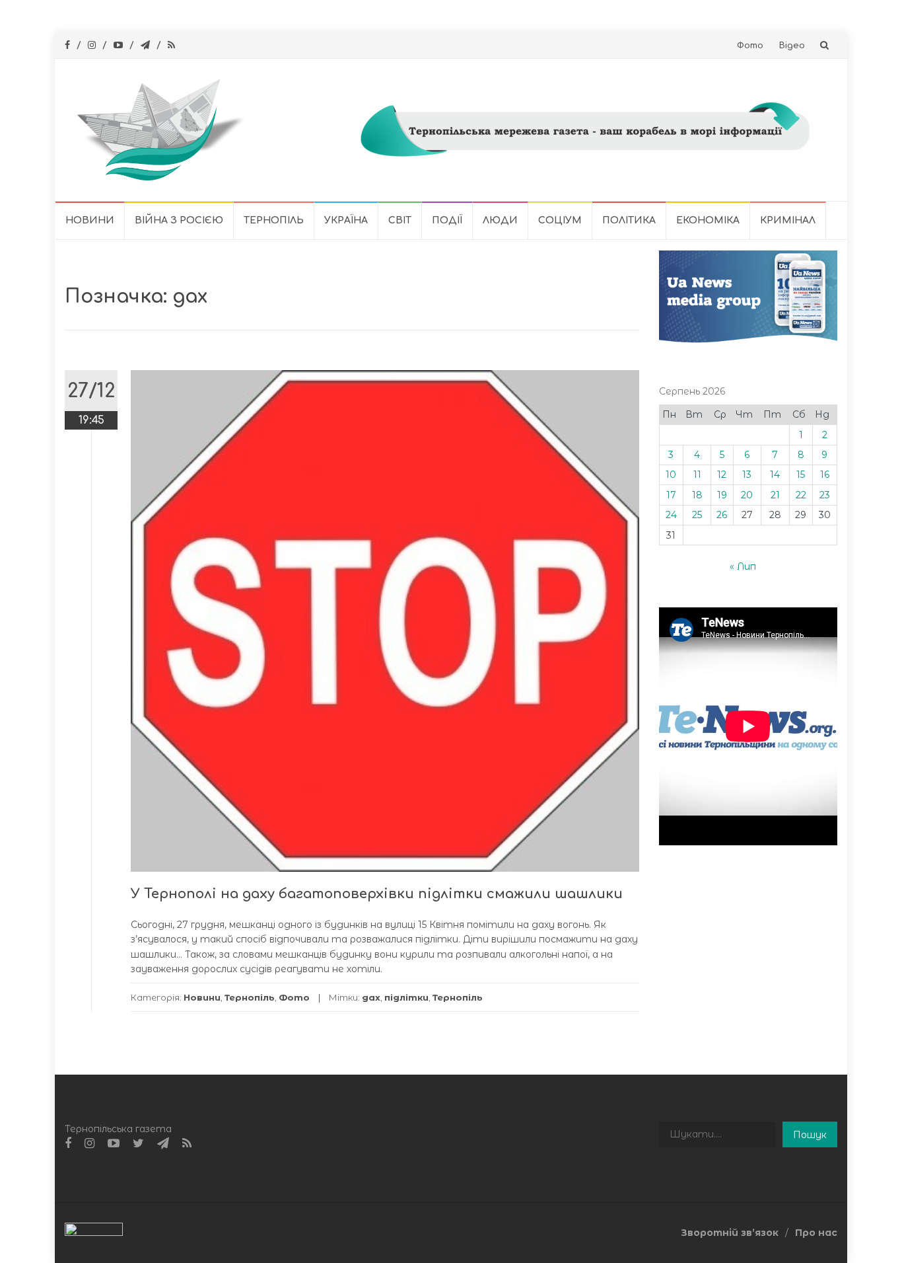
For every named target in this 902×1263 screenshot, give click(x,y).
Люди (500, 220)
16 (824, 474)
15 (800, 474)
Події (447, 220)
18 (697, 495)
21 (775, 495)
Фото (750, 45)
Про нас (816, 1233)
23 (824, 495)
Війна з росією (179, 220)
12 (721, 474)
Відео (792, 45)
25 (697, 515)
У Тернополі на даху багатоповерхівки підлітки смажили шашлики (377, 893)
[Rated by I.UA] (94, 1232)
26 (721, 515)
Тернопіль (274, 220)
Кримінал (787, 220)
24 (671, 515)
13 (746, 474)
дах (371, 997)
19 (722, 495)
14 (775, 474)
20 (747, 495)
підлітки (406, 997)
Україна (346, 220)
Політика (629, 220)
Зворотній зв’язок (730, 1233)
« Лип (743, 566)
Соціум (560, 220)
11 (697, 474)
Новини (89, 220)
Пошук (810, 1135)
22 (801, 495)
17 (671, 495)
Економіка (708, 220)
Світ (399, 220)
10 (671, 474)
